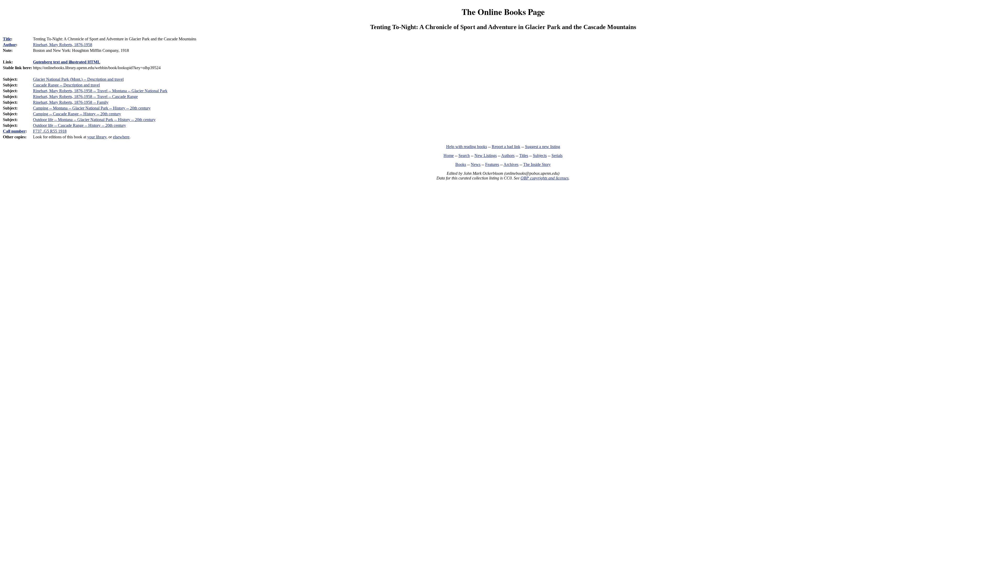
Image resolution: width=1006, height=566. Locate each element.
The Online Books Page (503, 12)
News (475, 164)
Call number (14, 131)
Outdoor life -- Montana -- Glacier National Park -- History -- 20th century (94, 119)
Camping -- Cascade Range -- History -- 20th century (77, 114)
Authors (508, 155)
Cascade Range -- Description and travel (66, 85)
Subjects (540, 155)
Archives (511, 164)
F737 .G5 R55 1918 (50, 131)
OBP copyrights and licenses (544, 178)
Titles (523, 155)
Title (7, 39)
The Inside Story (537, 164)
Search (464, 155)
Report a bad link (506, 146)
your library (96, 137)
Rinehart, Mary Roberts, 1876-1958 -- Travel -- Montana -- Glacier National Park (100, 91)
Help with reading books (466, 146)
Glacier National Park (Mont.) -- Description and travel (78, 79)
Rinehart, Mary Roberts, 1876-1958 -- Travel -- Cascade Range (85, 96)
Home (449, 155)
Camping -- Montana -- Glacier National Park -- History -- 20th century (92, 108)
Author (9, 44)
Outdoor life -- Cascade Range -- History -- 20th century (79, 125)
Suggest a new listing (542, 146)
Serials (556, 155)
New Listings (485, 155)
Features (492, 164)
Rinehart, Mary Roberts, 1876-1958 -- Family (70, 102)
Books (460, 164)
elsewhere (121, 137)
